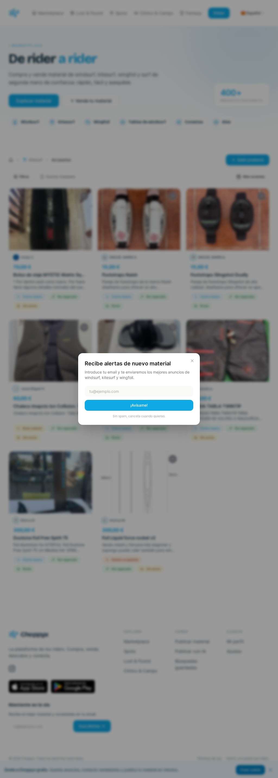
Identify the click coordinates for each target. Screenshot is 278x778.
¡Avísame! (139, 405)
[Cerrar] (192, 361)
